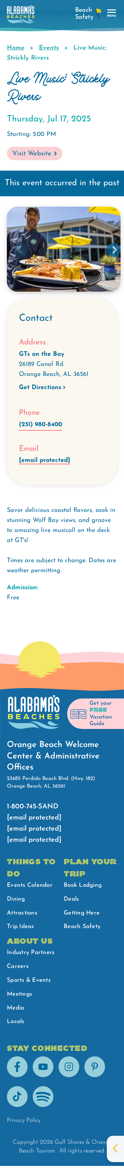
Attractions (22, 913)
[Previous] (21, 250)
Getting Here (82, 913)
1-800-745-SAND (32, 806)
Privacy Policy (24, 1120)
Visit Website (31, 154)
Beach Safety (82, 926)
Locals (15, 1021)
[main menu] (111, 13)
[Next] (114, 250)
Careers (18, 966)
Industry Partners (30, 952)
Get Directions (40, 388)
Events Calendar (30, 885)
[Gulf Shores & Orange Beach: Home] (20, 16)
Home (15, 48)
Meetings (19, 994)
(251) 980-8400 (40, 425)
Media (15, 1008)
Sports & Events (29, 980)
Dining (16, 899)
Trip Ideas (20, 926)
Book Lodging (83, 885)
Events (49, 48)
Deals (71, 899)
